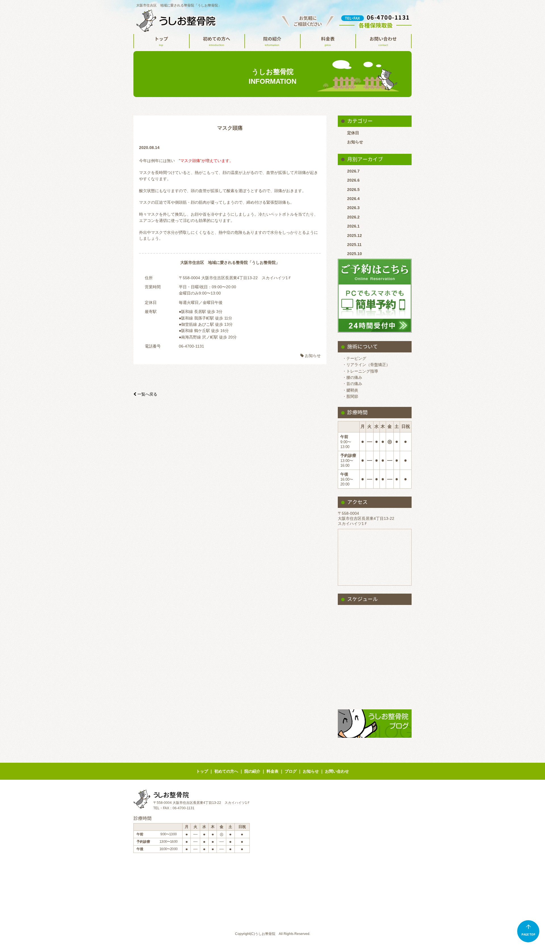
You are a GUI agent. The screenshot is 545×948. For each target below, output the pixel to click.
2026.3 (353, 207)
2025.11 (354, 244)
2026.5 (353, 189)
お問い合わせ (383, 41)
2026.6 (353, 180)
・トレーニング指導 (360, 371)
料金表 (328, 41)
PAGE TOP (528, 934)
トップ (161, 41)
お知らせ (355, 142)
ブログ (291, 771)
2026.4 (353, 198)
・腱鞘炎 (350, 390)
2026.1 (353, 226)
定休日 (353, 133)
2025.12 (354, 235)
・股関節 (350, 396)
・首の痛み (352, 383)
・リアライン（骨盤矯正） (366, 364)
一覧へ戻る (145, 394)
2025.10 (354, 253)
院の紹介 (272, 41)
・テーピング (354, 358)
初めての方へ (216, 41)
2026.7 (353, 171)
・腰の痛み (352, 377)
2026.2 (353, 217)
